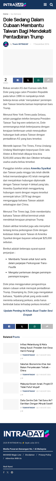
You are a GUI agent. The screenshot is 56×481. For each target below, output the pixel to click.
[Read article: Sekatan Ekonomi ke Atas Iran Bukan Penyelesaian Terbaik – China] (11, 368)
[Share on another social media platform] (48, 80)
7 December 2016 (41, 44)
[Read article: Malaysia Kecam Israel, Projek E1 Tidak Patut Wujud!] (11, 387)
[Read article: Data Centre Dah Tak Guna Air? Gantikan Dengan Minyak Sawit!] (11, 404)
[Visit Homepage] (14, 4)
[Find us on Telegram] (12, 472)
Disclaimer (30, 455)
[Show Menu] (45, 4)
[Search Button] (51, 4)
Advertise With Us (13, 458)
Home (5, 14)
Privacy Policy (45, 455)
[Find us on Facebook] (3, 472)
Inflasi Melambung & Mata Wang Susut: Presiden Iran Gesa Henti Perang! (36, 347)
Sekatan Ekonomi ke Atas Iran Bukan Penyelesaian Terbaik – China (35, 367)
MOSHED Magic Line (12, 455)
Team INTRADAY (20, 44)
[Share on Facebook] (18, 80)
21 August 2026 (44, 355)
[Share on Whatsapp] (38, 80)
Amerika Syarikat (41, 168)
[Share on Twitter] (28, 80)
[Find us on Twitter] (8, 472)
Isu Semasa (16, 14)
